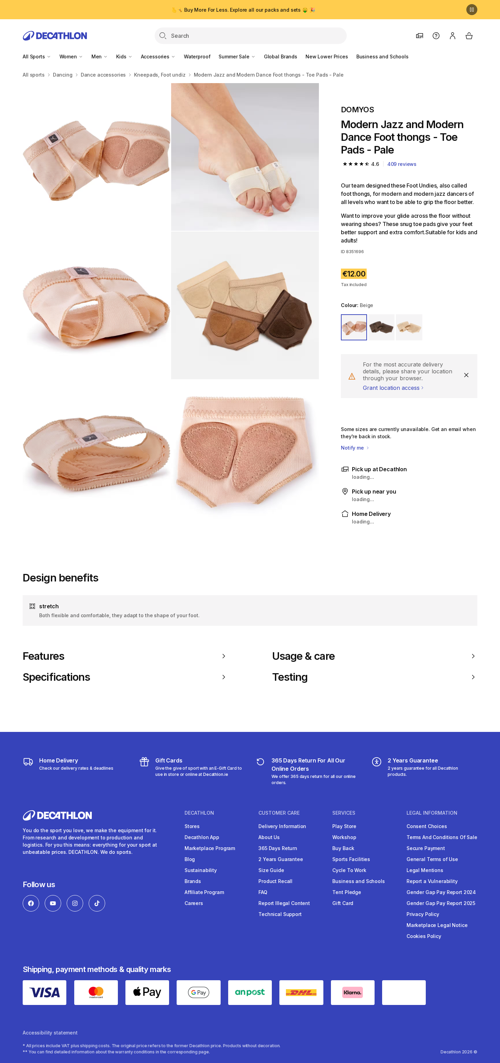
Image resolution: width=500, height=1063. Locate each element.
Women (68, 56)
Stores (192, 826)
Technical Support (280, 914)
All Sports (34, 56)
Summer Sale (235, 56)
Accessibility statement (50, 1033)
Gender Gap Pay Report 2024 (441, 892)
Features (43, 656)
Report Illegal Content (284, 903)
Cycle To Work (349, 870)
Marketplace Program (210, 848)
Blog (190, 859)
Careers (194, 903)
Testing (290, 677)
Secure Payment (426, 848)
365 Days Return (277, 848)
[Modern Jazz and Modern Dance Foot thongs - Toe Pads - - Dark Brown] (96, 157)
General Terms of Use (432, 859)
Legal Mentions (425, 870)
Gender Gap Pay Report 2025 (441, 903)
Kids (121, 56)
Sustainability (201, 870)
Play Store (344, 826)
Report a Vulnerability (432, 881)
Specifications (56, 677)
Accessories (156, 56)
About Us (269, 837)
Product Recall (275, 881)
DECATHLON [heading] (199, 813)
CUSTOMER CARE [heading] (279, 813)
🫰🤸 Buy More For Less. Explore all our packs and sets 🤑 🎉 (243, 10)
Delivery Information (282, 826)
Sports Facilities (351, 859)
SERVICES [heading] (343, 813)
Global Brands (280, 56)
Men (97, 56)
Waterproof (197, 56)
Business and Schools (382, 56)
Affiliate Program (204, 892)
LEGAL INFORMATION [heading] (432, 813)
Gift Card (342, 903)
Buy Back (343, 848)
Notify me (353, 448)
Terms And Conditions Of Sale (442, 837)
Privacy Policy (423, 914)
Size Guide (271, 870)
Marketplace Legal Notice (437, 925)
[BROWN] (381, 327)
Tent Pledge (346, 892)
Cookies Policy (424, 936)
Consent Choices (427, 826)
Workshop (344, 837)
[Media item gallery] (171, 305)
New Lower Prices (326, 56)
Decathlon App (202, 837)
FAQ (262, 892)
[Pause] (471, 9)
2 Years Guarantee (280, 859)
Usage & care (303, 656)
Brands (193, 881)
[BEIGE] (354, 327)
